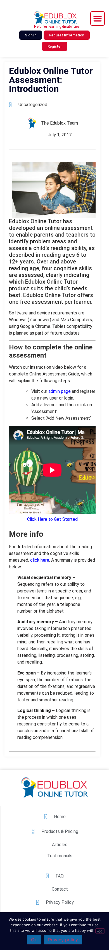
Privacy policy (63, 939)
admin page (59, 391)
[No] (100, 930)
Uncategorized (32, 104)
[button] (97, 18)
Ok (34, 939)
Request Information (66, 35)
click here (39, 560)
